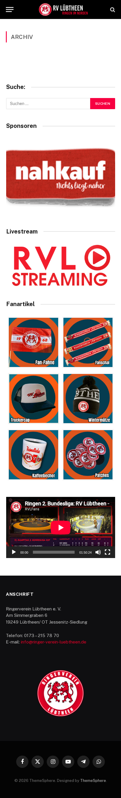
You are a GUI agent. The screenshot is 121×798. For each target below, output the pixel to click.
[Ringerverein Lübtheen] (63, 9)
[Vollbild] (107, 552)
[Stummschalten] (98, 552)
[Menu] (10, 9)
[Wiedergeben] (14, 552)
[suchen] (112, 9)
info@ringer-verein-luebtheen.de (53, 641)
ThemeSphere (93, 780)
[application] (60, 527)
